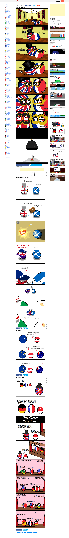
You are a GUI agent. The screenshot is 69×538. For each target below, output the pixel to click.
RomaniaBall (8, 113)
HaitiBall (7, 55)
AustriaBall (7, 13)
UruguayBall (8, 149)
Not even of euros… (21, 330)
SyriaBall (7, 135)
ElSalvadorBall (8, 39)
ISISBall (7, 66)
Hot (24, 1)
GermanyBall (8, 50)
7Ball (7, 5)
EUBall (7, 45)
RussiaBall (7, 114)
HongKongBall (8, 56)
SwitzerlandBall (8, 134)
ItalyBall (7, 69)
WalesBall (7, 154)
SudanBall (7, 131)
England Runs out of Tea (22, 177)
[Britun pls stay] (30, 453)
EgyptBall (7, 38)
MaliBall (7, 85)
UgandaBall (8, 145)
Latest (20, 1)
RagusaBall (8, 111)
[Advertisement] (32, 169)
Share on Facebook (23, 164)
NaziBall (7, 91)
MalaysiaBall (8, 84)
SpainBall (7, 129)
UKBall (21, 166)
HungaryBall (8, 57)
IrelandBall (7, 64)
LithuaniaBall (8, 79)
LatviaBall (7, 75)
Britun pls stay (20, 377)
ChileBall (7, 27)
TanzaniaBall (8, 137)
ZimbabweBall (8, 157)
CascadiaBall (8, 26)
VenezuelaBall (8, 152)
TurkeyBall (7, 142)
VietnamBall (8, 153)
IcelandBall (7, 58)
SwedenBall (8, 132)
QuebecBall (8, 109)
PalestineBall (8, 101)
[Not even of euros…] (30, 352)
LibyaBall (7, 78)
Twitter (34, 5)
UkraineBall (8, 147)
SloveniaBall (8, 123)
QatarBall (7, 108)
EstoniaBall (8, 43)
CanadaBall (8, 24)
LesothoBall (8, 77)
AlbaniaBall (7, 9)
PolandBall (7, 103)
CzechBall (7, 35)
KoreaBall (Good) (8, 74)
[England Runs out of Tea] (30, 252)
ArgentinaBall (8, 11)
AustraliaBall (8, 12)
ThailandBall (8, 140)
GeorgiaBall (8, 49)
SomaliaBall (8, 124)
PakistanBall (8, 100)
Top (27, 1)
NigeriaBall (7, 96)
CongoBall (7, 30)
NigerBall (7, 95)
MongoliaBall (8, 89)
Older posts (21, 532)
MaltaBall (7, 86)
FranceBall (18, 166)
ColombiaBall (8, 29)
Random (32, 532)
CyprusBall (7, 34)
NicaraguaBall (8, 94)
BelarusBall (8, 17)
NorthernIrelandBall (9, 97)
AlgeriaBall (7, 10)
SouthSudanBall (8, 126)
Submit (63, 1)
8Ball (7, 6)
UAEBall (7, 143)
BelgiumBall (8, 18)
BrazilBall (7, 22)
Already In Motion (20, 7)
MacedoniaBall (8, 81)
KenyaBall (7, 72)
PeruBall (7, 102)
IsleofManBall (8, 67)
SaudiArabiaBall (8, 117)
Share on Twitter (36, 164)
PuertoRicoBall (8, 107)
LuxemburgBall (8, 80)
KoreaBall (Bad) (8, 73)
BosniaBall (7, 21)
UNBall (7, 148)
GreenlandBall (8, 52)
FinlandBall (7, 46)
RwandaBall (8, 115)
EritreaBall (7, 41)
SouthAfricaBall (8, 125)
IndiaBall (7, 60)
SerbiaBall (7, 120)
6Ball (7, 4)
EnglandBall (8, 40)
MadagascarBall (8, 83)
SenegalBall (8, 119)
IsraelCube (7, 68)
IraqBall (7, 63)
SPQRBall (7, 130)
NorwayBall (7, 98)
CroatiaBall (7, 32)
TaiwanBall (7, 136)
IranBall (7, 62)
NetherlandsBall (8, 92)
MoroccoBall (8, 90)
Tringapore (7, 141)
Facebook (28, 5)
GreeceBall (7, 51)
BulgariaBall (8, 23)
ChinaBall (7, 28)
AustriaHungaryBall (9, 15)
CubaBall (7, 33)
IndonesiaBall (8, 61)
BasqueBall (8, 16)
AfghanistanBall (8, 7)
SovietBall (7, 128)
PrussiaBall (8, 106)
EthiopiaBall (8, 44)
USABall (7, 151)
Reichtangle (8, 112)
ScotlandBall (8, 118)
